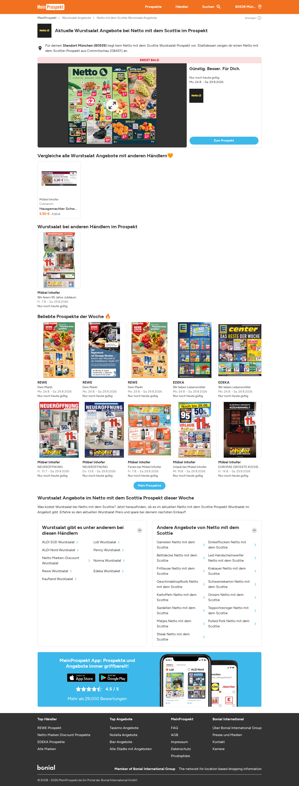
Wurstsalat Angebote (76, 17)
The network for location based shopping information (220, 769)
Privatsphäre (180, 756)
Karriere (219, 749)
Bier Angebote (121, 742)
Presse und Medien (227, 735)
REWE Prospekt (49, 728)
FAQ (174, 728)
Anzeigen (250, 17)
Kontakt (219, 742)
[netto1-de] (44, 31)
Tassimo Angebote (124, 728)
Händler (182, 7)
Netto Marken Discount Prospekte (63, 735)
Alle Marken (46, 749)
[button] (149, 102)
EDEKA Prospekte (51, 742)
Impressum (179, 742)
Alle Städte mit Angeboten (131, 749)
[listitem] (59, 190)
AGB (174, 735)
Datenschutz (181, 749)
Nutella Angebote (123, 735)
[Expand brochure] (112, 105)
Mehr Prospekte (149, 485)
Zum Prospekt (224, 140)
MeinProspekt (46, 17)
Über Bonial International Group (237, 728)
